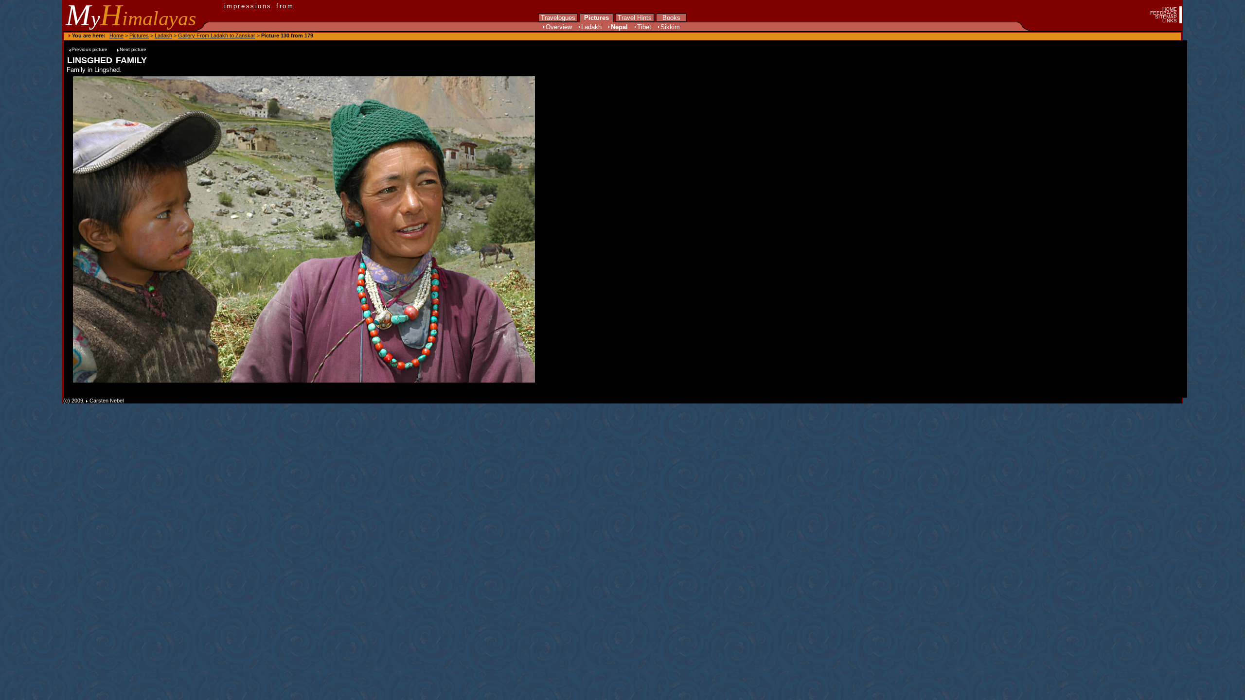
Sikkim (670, 27)
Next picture (133, 49)
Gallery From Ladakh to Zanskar (216, 35)
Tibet (644, 27)
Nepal (619, 27)
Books (671, 17)
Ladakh (591, 27)
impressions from (259, 6)
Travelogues (558, 17)
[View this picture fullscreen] (306, 380)
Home (116, 35)
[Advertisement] (572, 229)
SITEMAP (1166, 16)
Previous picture (90, 49)
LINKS (1169, 20)
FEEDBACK (1163, 13)
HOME (1169, 9)
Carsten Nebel (106, 400)
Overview (559, 27)
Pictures (596, 17)
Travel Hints (635, 17)
